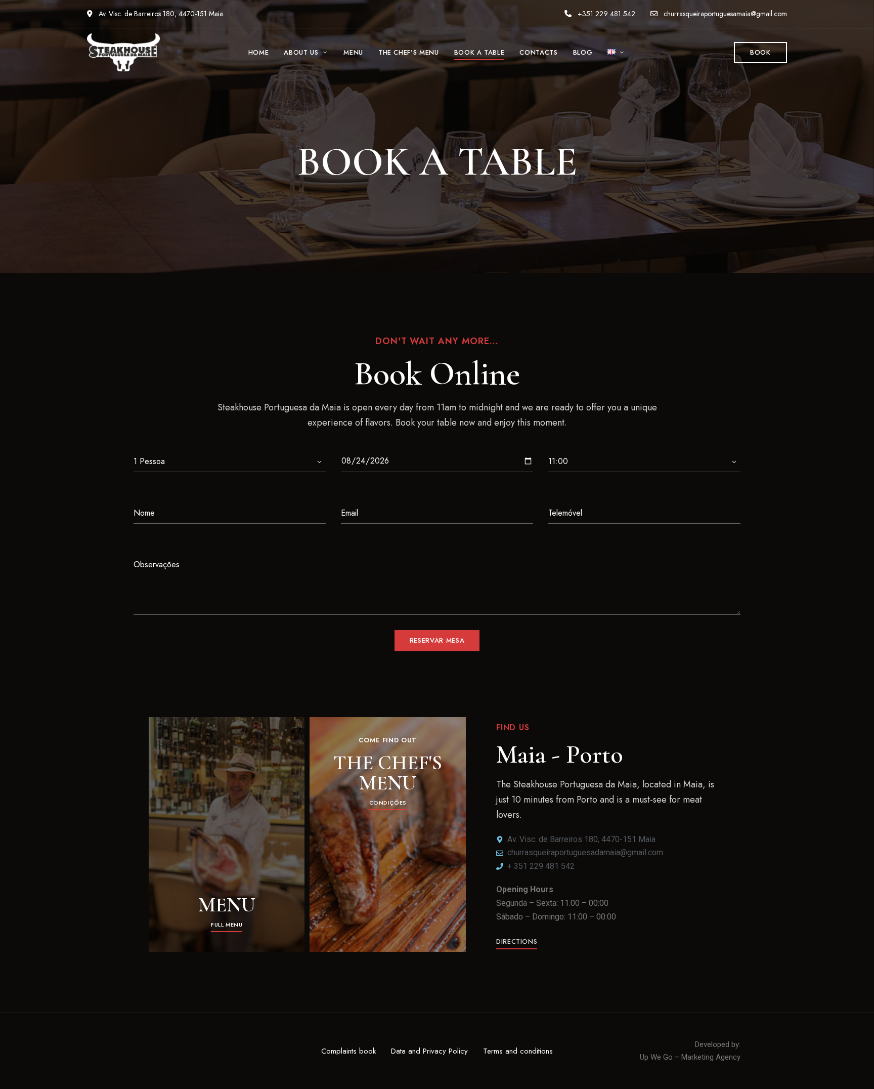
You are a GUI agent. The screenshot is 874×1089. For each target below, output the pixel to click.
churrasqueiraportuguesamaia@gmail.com (725, 14)
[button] (760, 52)
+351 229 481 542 (605, 14)
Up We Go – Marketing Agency (690, 1057)
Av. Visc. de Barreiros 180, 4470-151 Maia (160, 14)
